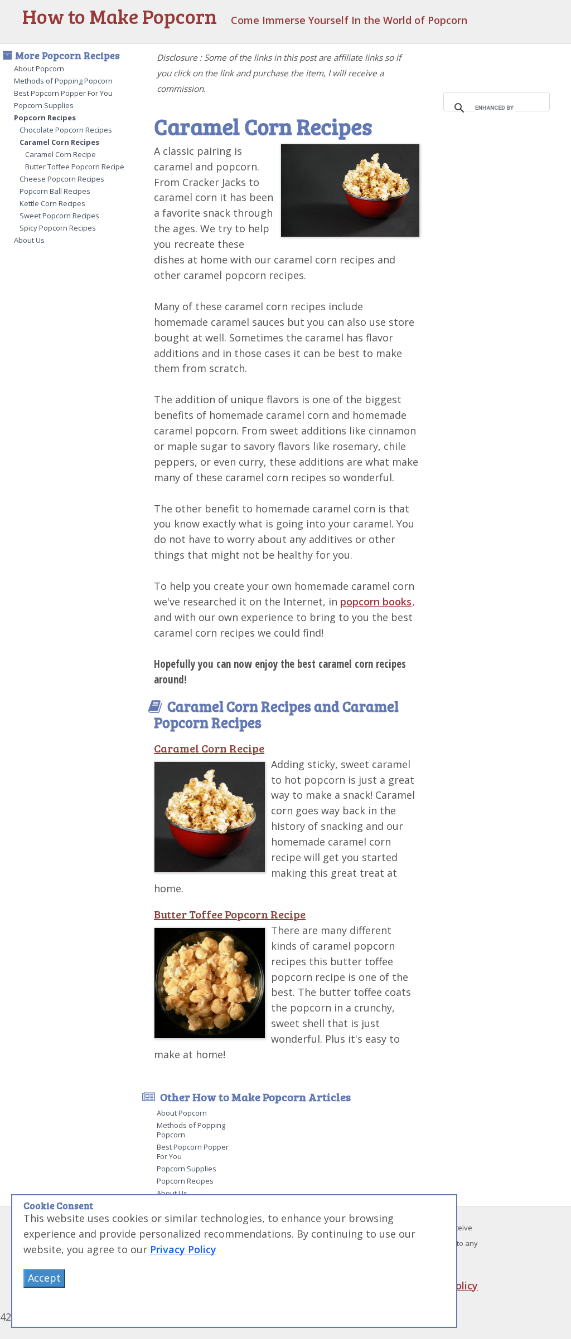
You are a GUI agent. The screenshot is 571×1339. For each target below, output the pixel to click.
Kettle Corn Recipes (52, 203)
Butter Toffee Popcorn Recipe (74, 167)
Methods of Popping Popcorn (63, 81)
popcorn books (376, 601)
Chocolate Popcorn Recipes (66, 130)
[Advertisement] (500, 278)
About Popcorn (39, 68)
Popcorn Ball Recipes (55, 191)
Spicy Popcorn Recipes (58, 228)
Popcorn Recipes (45, 118)
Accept (44, 1277)
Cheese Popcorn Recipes (62, 179)
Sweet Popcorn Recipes (59, 216)
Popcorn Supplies (44, 105)
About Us (29, 240)
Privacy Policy (183, 1249)
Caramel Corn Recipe (60, 154)
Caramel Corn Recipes (59, 142)
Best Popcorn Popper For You (63, 93)
